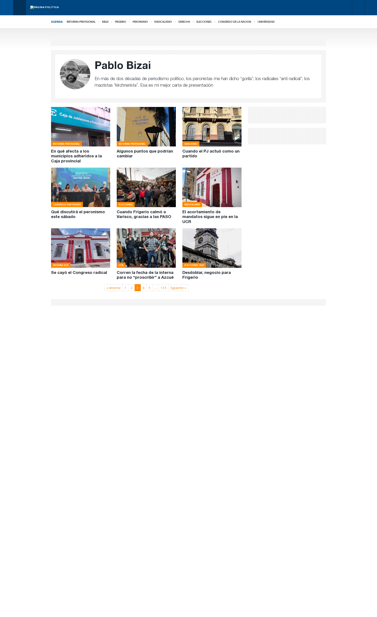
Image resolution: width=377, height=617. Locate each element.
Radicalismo (163, 22)
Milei (105, 22)
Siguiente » (178, 287)
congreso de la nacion (234, 22)
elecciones (204, 22)
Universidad (266, 22)
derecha (184, 22)
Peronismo (140, 22)
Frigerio (120, 22)
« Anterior (113, 287)
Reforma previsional (81, 22)
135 (163, 287)
